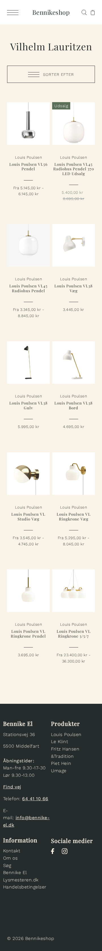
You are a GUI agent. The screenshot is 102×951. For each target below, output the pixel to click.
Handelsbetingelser (24, 887)
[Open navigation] (14, 12)
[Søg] (84, 12)
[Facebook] (54, 854)
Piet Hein (61, 763)
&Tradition (62, 756)
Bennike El (15, 872)
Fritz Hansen (65, 749)
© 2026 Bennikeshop (30, 938)
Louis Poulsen (66, 734)
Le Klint (59, 741)
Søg (7, 865)
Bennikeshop (51, 12)
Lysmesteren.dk (21, 880)
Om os (10, 858)
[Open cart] (93, 12)
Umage (59, 770)
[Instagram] (66, 854)
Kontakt (11, 850)
